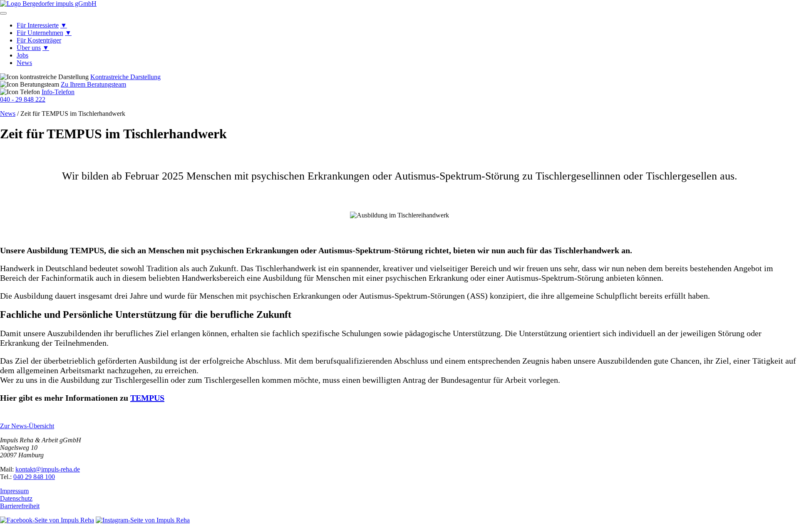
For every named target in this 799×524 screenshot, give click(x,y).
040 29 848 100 (34, 476)
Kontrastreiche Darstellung (125, 76)
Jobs (22, 55)
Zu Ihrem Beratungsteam (93, 84)
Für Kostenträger (39, 40)
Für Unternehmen (40, 32)
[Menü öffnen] (3, 13)
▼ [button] (63, 25)
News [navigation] (7, 113)
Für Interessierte (38, 25)
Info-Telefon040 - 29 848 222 (37, 95)
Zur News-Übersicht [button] (27, 425)
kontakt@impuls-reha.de (47, 469)
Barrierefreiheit (20, 505)
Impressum (14, 490)
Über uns (29, 47)
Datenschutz (16, 498)
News (24, 62)
